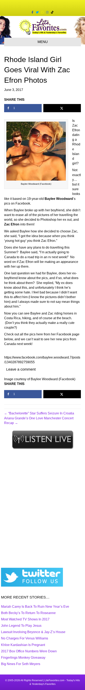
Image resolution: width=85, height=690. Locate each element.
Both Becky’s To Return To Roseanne (28, 613)
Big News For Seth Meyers (20, 664)
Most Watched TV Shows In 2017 (25, 619)
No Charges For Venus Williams (24, 638)
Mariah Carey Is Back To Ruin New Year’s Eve (35, 606)
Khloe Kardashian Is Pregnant (23, 645)
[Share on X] (62, 108)
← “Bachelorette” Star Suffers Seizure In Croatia (39, 413)
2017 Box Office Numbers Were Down (29, 651)
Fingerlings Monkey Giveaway (23, 657)
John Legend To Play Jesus (21, 625)
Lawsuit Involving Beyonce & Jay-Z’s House (33, 632)
